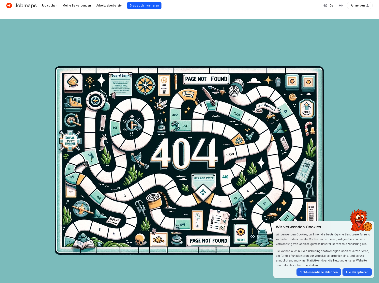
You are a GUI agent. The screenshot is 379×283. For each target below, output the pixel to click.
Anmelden (358, 5)
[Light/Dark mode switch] (340, 5)
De (331, 5)
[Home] (21, 5)
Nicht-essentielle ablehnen (319, 272)
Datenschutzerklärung (346, 244)
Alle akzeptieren (357, 272)
